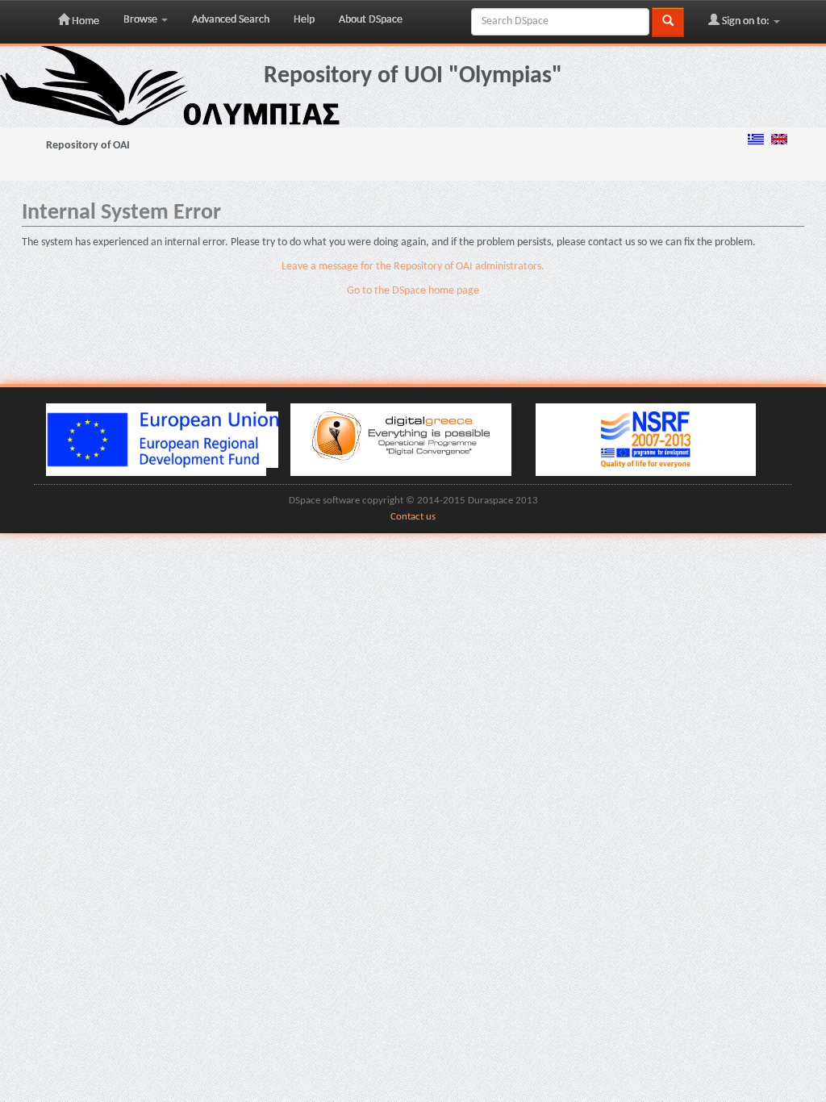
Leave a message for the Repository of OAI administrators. (413, 267)
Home (84, 21)
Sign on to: (746, 21)
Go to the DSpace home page (413, 291)
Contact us (413, 517)
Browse (141, 20)
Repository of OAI (88, 146)
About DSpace (371, 20)
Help (304, 20)
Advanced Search (230, 20)
